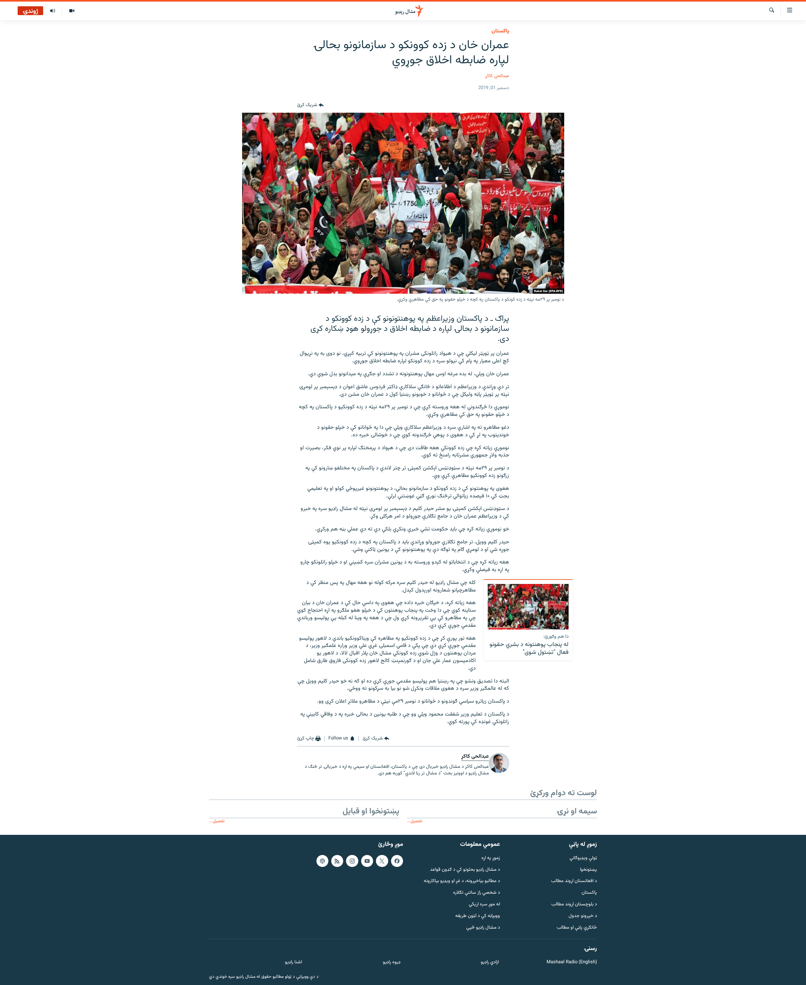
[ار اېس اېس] (337, 861)
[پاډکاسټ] (322, 861)
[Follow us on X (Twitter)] (382, 861)
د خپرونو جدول (583, 916)
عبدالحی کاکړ (497, 76)
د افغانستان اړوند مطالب (574, 881)
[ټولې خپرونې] (52, 11)
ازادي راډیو (490, 962)
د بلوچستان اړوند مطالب (574, 904)
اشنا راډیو (293, 962)
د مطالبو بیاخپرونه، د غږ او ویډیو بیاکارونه (462, 881)
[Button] (310, 105)
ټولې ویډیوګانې (583, 858)
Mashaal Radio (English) (572, 962)
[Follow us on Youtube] (367, 861)
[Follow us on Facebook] (397, 861)
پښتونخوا (588, 869)
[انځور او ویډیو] (71, 11)
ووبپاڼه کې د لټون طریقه (477, 916)
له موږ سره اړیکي (484, 904)
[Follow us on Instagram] (352, 861)
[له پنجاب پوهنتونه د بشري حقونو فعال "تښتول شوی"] (528, 607)
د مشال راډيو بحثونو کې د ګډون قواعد (465, 869)
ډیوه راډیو (391, 962)
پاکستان (500, 31)
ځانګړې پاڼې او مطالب (577, 927)
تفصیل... (414, 821)
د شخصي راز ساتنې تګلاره (476, 893)
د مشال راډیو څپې (483, 927)
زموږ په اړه (490, 858)
